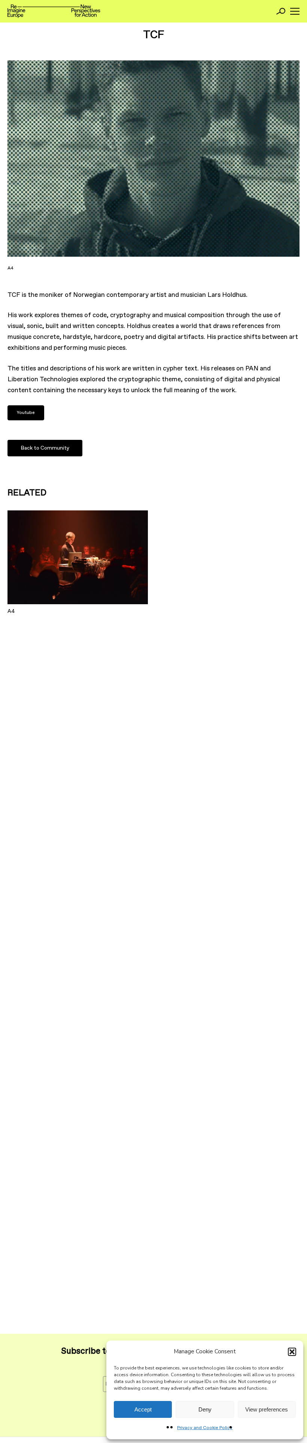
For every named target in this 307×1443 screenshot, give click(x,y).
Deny (205, 1409)
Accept (143, 1409)
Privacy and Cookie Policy (204, 1428)
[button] (292, 1352)
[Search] (280, 11)
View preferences (266, 1409)
